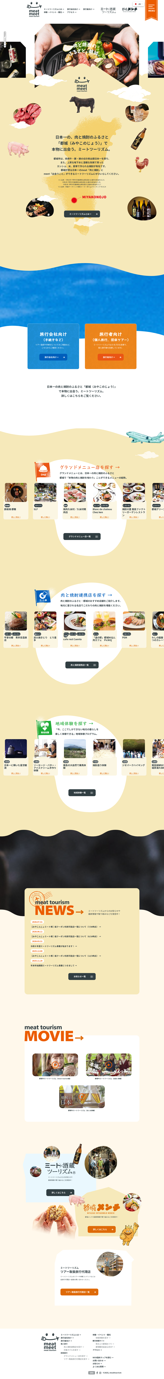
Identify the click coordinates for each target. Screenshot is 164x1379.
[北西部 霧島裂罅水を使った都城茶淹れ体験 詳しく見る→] (106, 748)
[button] (3, 502)
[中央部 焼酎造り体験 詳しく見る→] (47, 748)
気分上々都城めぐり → (105, 1343)
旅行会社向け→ (52, 357)
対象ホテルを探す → (72, 1350)
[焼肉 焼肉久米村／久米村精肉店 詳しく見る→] (19, 492)
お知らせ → (97, 1363)
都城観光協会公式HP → (105, 1347)
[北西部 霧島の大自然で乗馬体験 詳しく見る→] (18, 748)
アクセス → (71, 12)
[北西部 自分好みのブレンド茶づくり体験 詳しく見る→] (136, 748)
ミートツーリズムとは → (54, 9)
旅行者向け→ (109, 357)
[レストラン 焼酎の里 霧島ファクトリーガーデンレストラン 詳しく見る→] (78, 492)
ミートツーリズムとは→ (80, 213)
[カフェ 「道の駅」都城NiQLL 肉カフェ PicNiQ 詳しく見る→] (49, 621)
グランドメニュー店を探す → (76, 1356)
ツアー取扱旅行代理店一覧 (78, 1292)
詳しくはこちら (59, 1192)
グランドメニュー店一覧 (80, 536)
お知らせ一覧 (80, 976)
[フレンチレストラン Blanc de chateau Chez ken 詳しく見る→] (49, 492)
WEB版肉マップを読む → (103, 1357)
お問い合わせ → (99, 1360)
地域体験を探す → (103, 1337)
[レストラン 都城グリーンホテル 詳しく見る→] (108, 492)
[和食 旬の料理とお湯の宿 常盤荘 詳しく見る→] (137, 492)
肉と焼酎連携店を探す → (74, 1347)
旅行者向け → (88, 9)
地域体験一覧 (80, 792)
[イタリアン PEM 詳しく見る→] (78, 621)
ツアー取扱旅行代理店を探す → (76, 1359)
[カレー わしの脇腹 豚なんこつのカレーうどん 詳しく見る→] (108, 621)
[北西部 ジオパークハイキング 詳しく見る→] (77, 748)
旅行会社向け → (73, 9)
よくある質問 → (99, 1366)
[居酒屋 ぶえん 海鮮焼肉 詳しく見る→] (137, 621)
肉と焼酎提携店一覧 (80, 664)
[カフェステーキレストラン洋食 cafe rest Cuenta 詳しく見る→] (19, 621)
